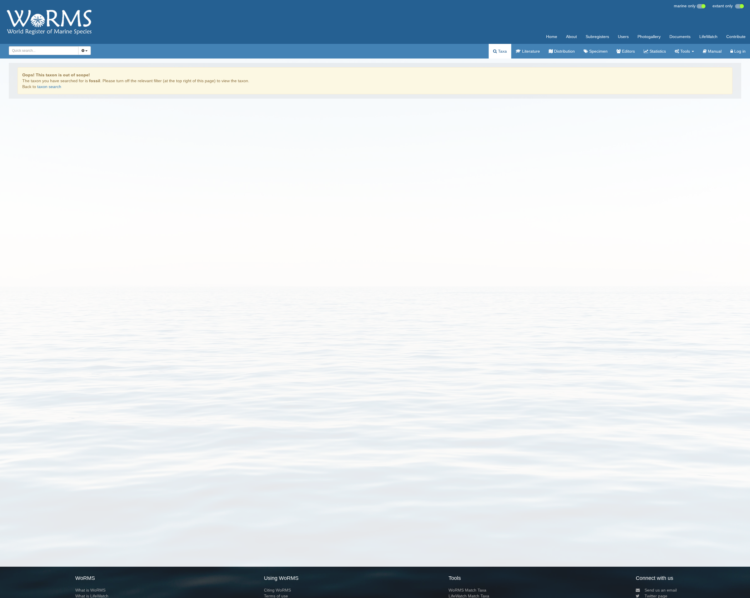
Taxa (502, 51)
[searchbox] (42, 51)
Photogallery (649, 36)
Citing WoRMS (277, 590)
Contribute (736, 36)
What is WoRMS (90, 590)
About (571, 36)
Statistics (657, 51)
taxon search (49, 86)
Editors (628, 51)
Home (551, 36)
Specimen (598, 51)
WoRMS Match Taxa (467, 590)
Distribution (564, 51)
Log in (739, 51)
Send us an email (661, 590)
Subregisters (597, 36)
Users (623, 36)
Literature (530, 51)
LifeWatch (708, 36)
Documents (680, 36)
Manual (714, 51)
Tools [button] (685, 51)
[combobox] (44, 50)
